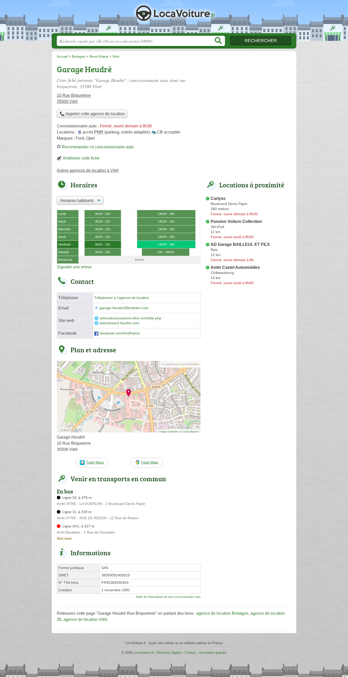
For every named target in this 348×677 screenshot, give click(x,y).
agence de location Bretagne (222, 613)
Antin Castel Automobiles (235, 267)
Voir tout (64, 538)
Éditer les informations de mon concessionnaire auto (168, 596)
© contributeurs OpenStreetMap (180, 364)
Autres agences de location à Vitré (88, 170)
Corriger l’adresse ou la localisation (178, 431)
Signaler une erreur (74, 267)
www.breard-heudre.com (119, 323)
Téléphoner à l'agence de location (121, 298)
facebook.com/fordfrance (120, 333)
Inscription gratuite (212, 653)
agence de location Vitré (85, 619)
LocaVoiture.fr (174, 18)
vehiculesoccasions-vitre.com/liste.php (130, 318)
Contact (190, 653)
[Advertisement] (248, 406)
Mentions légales (169, 653)
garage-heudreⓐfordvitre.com (124, 308)
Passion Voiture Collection (236, 221)
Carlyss (218, 198)
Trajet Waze (95, 462)
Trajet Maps (149, 462)
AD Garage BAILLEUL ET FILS (240, 244)
